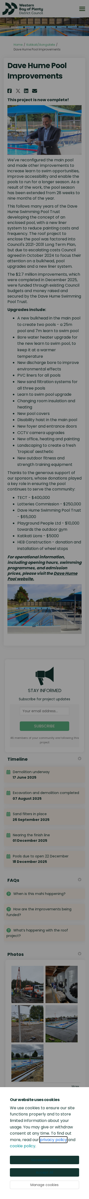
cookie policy (22, 1146)
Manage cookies (44, 1184)
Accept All (44, 1172)
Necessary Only (44, 1159)
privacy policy (53, 1140)
